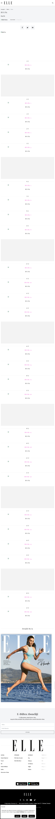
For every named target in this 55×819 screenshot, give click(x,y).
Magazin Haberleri (46, 766)
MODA (2, 755)
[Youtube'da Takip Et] (31, 800)
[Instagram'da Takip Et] (27, 800)
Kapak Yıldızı (45, 758)
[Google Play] (33, 783)
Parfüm (29, 769)
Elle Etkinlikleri (17, 761)
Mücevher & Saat (5, 772)
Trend (2, 761)
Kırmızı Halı (44, 769)
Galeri (8, 9)
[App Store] (21, 783)
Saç (29, 758)
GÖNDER (27, 732)
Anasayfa (3, 9)
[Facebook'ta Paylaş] (22, 28)
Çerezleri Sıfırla (37, 807)
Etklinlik (16, 755)
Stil (1, 763)
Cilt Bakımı (30, 763)
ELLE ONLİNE (12, 19)
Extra (12, 9)
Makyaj (30, 761)
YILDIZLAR (44, 755)
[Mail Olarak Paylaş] (33, 28)
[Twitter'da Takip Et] (23, 800)
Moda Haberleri (4, 758)
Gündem (44, 763)
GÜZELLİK (30, 755)
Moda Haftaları (4, 766)
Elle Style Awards (18, 758)
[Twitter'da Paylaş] (27, 28)
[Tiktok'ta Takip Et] (35, 800)
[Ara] (52, 2)
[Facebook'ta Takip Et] (20, 800)
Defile (2, 769)
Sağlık (29, 766)
